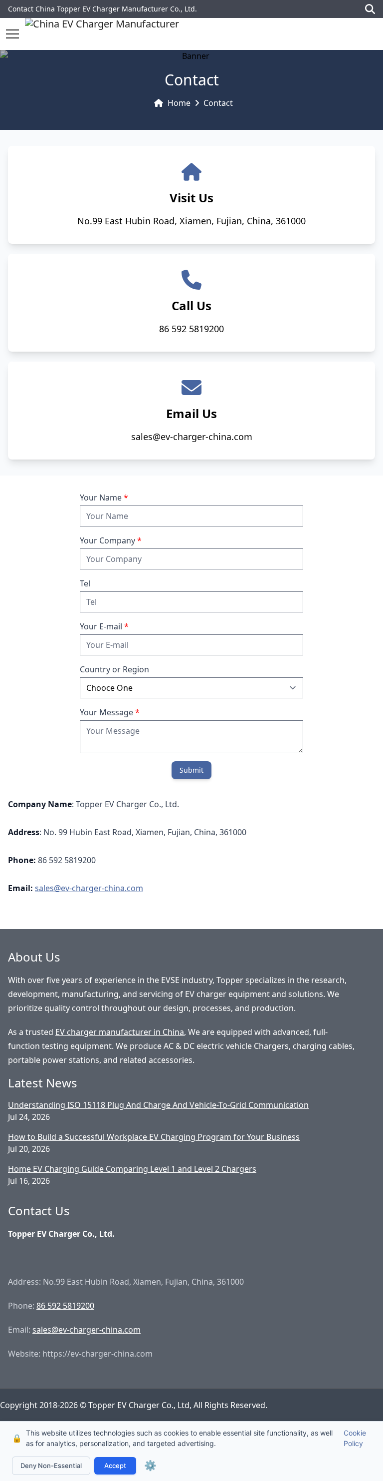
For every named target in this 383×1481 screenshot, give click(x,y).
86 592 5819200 (65, 1305)
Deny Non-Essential (51, 1466)
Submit (191, 770)
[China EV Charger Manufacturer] (102, 34)
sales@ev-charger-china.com (89, 888)
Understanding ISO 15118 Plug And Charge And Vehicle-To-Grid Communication (158, 1104)
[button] (12, 33)
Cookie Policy (355, 1438)
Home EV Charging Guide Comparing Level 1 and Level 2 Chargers (132, 1168)
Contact (218, 102)
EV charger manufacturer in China (119, 1031)
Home (179, 102)
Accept (115, 1466)
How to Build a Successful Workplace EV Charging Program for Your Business (154, 1136)
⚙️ (150, 1466)
